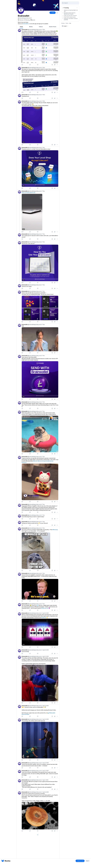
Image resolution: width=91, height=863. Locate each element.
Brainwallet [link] (25, 29)
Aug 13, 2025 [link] (45, 719)
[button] (19, 2)
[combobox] (71, 3)
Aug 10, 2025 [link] (45, 792)
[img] (38, 5)
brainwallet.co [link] (26, 23)
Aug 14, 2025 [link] (45, 705)
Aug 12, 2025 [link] (45, 770)
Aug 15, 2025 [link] (45, 656)
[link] (21, 20)
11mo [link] (43, 147)
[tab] (21, 26)
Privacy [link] (63, 23)
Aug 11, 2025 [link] (45, 780)
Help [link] (70, 23)
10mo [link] (43, 29)
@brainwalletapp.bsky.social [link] (35, 29)
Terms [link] (66, 23)
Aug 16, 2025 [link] (45, 613)
